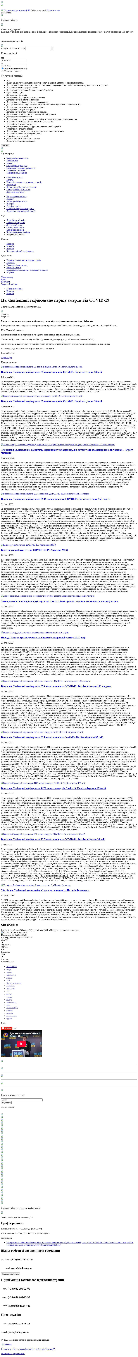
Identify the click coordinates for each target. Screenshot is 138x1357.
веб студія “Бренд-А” (45, 1349)
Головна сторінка (14, 289)
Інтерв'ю (10, 246)
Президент (10, 988)
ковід (8, 1005)
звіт (7, 991)
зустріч (9, 978)
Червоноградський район (18, 232)
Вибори (10, 204)
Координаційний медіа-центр (20, 251)
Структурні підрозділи (16, 165)
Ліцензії (10, 272)
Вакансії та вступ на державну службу (24, 182)
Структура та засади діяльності (20, 168)
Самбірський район (15, 227)
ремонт (9, 997)
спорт (8, 970)
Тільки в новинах (12, 71)
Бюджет (10, 199)
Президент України (13, 983)
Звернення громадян (15, 170)
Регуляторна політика (16, 196)
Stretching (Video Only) (45, 930)
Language (5, 930)
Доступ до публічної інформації (21, 187)
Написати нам (53, 10)
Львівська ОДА (12, 1008)
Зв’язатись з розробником (13, 1353)
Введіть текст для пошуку (13, 48)
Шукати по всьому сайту (15, 68)
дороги (9, 972)
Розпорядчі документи (16, 265)
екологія (9, 1013)
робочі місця (11, 1002)
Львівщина (11, 966)
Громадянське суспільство (18, 189)
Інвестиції (11, 184)
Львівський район (14, 225)
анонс (9, 994)
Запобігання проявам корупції (20, 208)
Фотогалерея (7, 277)
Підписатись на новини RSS (17, 10)
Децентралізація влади (16, 201)
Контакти (5, 282)
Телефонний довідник (16, 173)
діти (8, 980)
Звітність (10, 262)
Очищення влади (14, 177)
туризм (9, 1018)
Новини (10, 244)
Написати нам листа (10, 1274)
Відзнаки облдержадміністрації (20, 211)
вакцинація (10, 986)
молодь (9, 1000)
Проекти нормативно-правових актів (23, 260)
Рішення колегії (13, 267)
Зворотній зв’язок (9, 284)
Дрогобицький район (16, 220)
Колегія (9, 180)
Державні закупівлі (15, 192)
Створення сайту (9, 1349)
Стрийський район (15, 230)
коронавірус (6, 357)
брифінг (9, 1010)
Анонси (10, 249)
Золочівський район (15, 222)
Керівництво (12, 161)
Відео (3, 279)
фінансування (11, 1016)
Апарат (9, 163)
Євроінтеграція (13, 206)
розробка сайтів (27, 1349)
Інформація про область (17, 158)
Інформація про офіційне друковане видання (27, 270)
